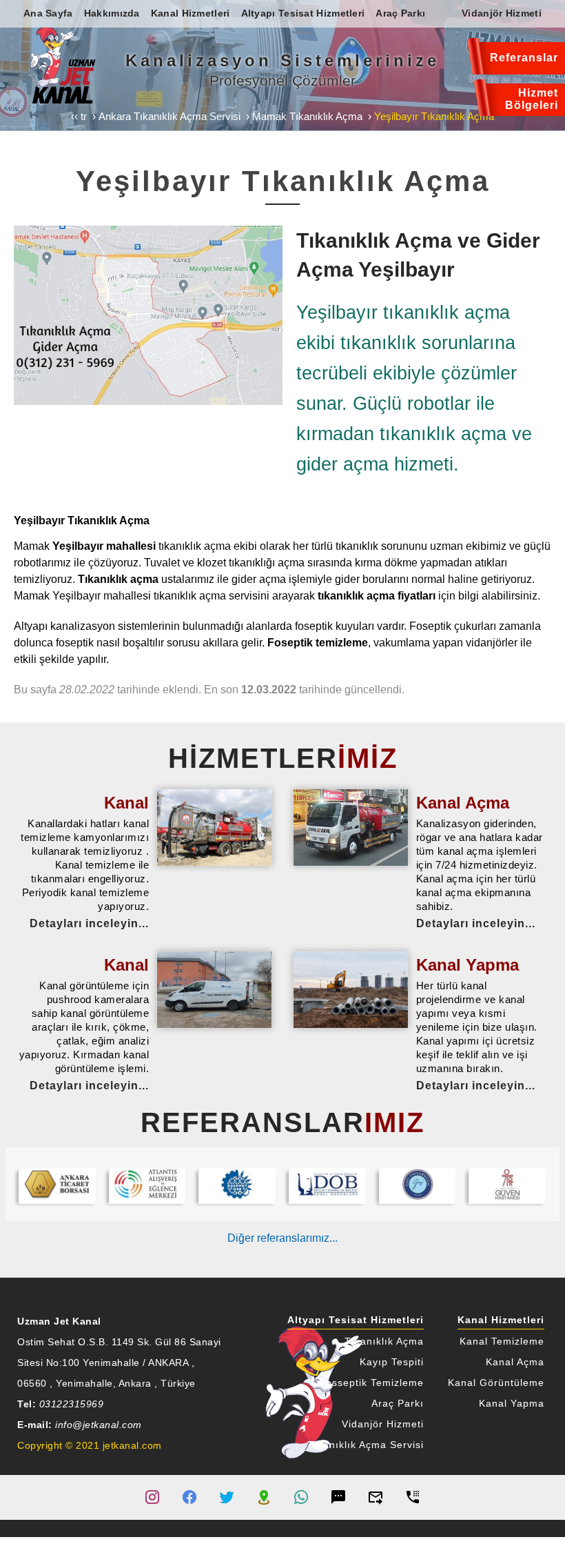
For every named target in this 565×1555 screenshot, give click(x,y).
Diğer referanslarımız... (282, 1238)
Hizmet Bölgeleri (531, 99)
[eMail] (375, 1497)
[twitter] (226, 1497)
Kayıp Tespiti (392, 1362)
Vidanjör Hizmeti (383, 1424)
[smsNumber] (338, 1497)
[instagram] (152, 1497)
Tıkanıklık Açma (384, 1341)
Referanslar (524, 57)
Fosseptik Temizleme (371, 1383)
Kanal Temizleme (502, 1341)
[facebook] (189, 1497)
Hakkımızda (112, 13)
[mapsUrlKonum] (264, 1497)
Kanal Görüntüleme (496, 1383)
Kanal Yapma (511, 1403)
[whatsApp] (301, 1497)
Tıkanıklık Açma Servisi (365, 1445)
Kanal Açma (515, 1362)
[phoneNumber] (412, 1497)
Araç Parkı (397, 1403)
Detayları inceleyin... (89, 923)
